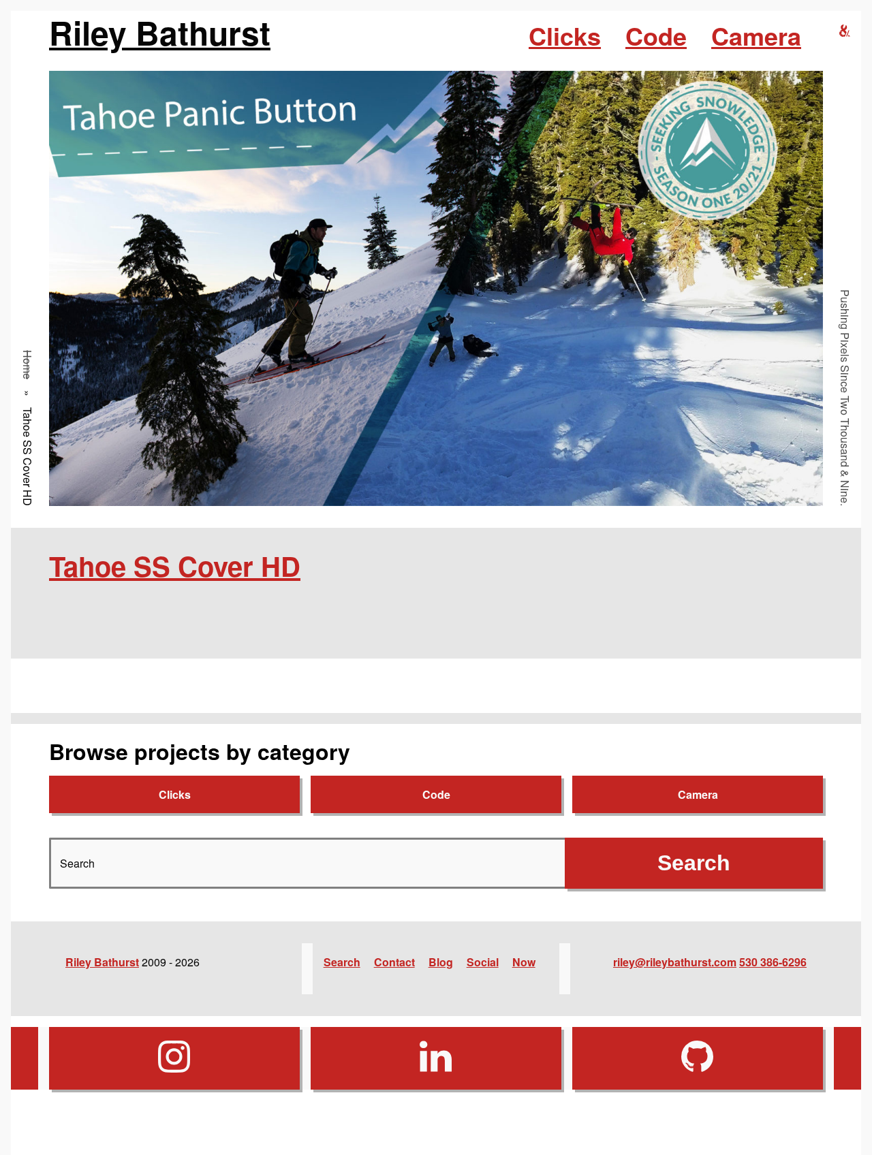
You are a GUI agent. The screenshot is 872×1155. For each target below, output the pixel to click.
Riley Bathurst (159, 32)
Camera (756, 35)
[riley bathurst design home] (845, 31)
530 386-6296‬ (773, 962)
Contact (394, 962)
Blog (441, 962)
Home (27, 364)
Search (342, 962)
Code (656, 35)
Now (523, 962)
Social (483, 962)
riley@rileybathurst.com (674, 962)
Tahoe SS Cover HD (174, 565)
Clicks (565, 35)
